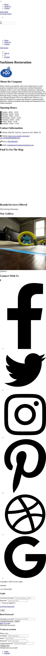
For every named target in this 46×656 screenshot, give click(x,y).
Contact (7, 8)
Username (3, 636)
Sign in (6, 53)
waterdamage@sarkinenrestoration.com (20, 145)
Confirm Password (6, 643)
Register (7, 57)
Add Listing (4, 12)
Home (6, 4)
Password (3, 600)
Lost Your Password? (7, 606)
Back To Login (5, 623)
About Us (7, 6)
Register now (5, 646)
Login (6, 651)
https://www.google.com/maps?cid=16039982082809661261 (15, 137)
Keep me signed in (8, 603)
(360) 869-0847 (12, 141)
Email (2, 638)
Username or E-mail (7, 619)
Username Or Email (6, 598)
